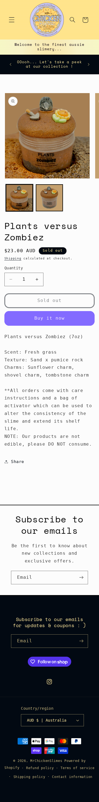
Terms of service (78, 768)
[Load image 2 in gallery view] (49, 198)
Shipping (12, 258)
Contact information (72, 777)
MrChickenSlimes (46, 761)
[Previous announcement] (10, 64)
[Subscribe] (81, 577)
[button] (11, 20)
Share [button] (17, 461)
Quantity (13, 268)
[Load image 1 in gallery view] (19, 198)
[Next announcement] (88, 64)
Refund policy (40, 768)
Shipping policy (29, 777)
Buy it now (49, 318)
